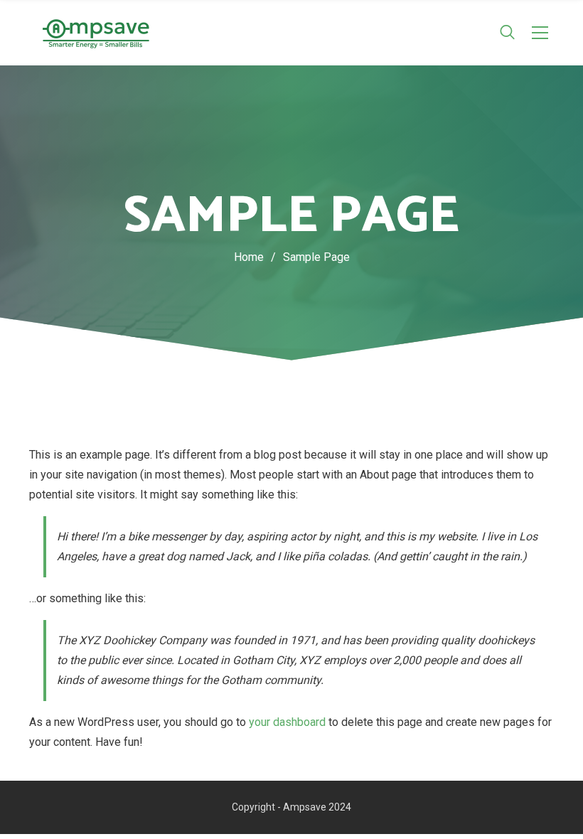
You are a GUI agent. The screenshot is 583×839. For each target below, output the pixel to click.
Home (249, 257)
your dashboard (287, 722)
